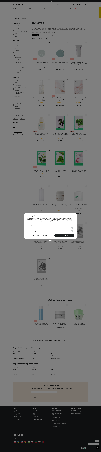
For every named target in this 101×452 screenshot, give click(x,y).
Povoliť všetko (64, 235)
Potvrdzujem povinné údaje (40, 235)
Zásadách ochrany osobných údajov (56, 221)
